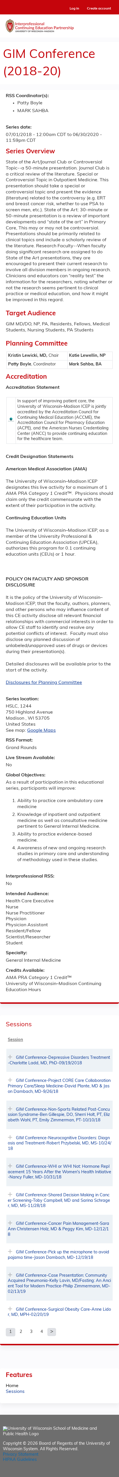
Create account (99, 8)
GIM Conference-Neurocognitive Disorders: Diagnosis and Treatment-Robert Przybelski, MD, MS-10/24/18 (59, 1143)
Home (12, 1386)
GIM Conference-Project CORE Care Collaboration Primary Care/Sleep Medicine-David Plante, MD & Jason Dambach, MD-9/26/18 (59, 1086)
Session (15, 1040)
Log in (74, 8)
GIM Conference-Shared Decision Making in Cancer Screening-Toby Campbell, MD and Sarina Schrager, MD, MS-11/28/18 (59, 1200)
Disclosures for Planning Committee (44, 682)
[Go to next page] (51, 1332)
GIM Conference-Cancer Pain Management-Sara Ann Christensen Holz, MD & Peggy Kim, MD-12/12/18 (58, 1229)
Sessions (15, 1391)
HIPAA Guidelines (20, 1460)
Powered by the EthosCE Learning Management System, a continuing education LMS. (95, 1473)
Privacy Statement (20, 1455)
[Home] (59, 24)
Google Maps (41, 730)
